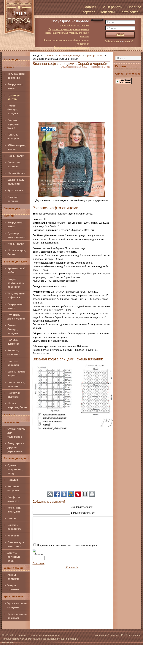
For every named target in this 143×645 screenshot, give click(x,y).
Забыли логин (112, 41)
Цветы (11, 518)
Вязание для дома (16, 458)
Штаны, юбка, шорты (16, 373)
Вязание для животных (15, 544)
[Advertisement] (72, 94)
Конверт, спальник (13, 352)
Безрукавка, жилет (15, 86)
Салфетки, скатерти (14, 499)
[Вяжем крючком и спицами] (19, 19)
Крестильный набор (16, 270)
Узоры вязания (13, 567)
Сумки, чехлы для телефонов (16, 432)
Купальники (15, 190)
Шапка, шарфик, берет (17, 405)
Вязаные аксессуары (11, 418)
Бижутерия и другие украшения (15, 447)
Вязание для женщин (12, 63)
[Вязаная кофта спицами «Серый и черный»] (71, 159)
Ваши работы (111, 7)
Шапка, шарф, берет (16, 252)
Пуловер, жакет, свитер (16, 235)
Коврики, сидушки (13, 488)
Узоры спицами (13, 576)
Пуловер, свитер (13, 96)
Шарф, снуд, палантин (15, 181)
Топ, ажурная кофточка (16, 75)
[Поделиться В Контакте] (64, 494)
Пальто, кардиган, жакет (13, 124)
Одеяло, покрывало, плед (15, 469)
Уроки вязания (13, 596)
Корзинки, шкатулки (14, 509)
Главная (89, 7)
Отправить (39, 563)
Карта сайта (129, 12)
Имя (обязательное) (82, 507)
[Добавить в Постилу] (78, 494)
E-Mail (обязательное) (83, 512)
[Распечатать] (92, 494)
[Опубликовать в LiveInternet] (85, 494)
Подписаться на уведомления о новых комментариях (67, 545)
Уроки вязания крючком (17, 615)
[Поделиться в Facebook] (57, 494)
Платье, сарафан (13, 136)
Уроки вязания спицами (17, 605)
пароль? (129, 41)
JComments (71, 567)
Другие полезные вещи (13, 556)
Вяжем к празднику (14, 526)
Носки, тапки (15, 155)
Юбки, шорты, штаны (16, 147)
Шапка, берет (16, 173)
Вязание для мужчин (12, 212)
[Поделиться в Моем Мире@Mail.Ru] (71, 494)
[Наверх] (50, 494)
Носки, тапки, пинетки (16, 384)
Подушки (13, 479)
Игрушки (13, 535)
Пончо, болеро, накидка (12, 109)
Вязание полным (12, 199)
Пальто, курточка (13, 341)
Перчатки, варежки (13, 164)
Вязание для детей (16, 261)
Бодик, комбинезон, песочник (15, 283)
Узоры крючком (13, 587)
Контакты (107, 12)
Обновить (38, 554)
